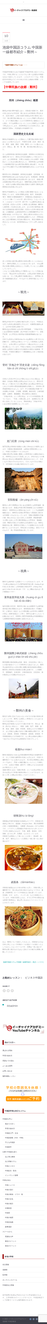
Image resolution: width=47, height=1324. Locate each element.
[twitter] (37, 1319)
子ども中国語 (10, 1142)
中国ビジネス (10, 1166)
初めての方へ (10, 1124)
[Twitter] (8, 990)
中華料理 (8, 1208)
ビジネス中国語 (34, 977)
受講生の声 (9, 1236)
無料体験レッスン (9, 1076)
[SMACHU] (30, 1319)
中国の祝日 (9, 1203)
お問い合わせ (7, 1071)
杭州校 (5, 1275)
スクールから (7, 1231)
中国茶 (7, 1213)
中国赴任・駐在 (10, 1170)
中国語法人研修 (8, 1285)
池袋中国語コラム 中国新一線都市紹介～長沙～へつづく (23, 962)
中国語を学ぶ (7, 1119)
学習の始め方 (7, 1055)
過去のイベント (10, 1246)
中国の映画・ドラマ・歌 (14, 1194)
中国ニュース (10, 1185)
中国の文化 (9, 1199)
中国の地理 (9, 1217)
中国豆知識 (9, 1222)
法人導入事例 (10, 1157)
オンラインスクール (10, 1280)
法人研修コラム (10, 1161)
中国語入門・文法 (11, 1133)
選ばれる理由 (7, 1050)
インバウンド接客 (11, 1175)
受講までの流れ (8, 1061)
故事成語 (8, 1227)
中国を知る (7, 1180)
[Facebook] (4, 990)
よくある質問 (7, 1066)
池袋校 (5, 1270)
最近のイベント (10, 1241)
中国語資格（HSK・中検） (14, 1138)
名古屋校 (6, 1264)
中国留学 (8, 1147)
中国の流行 (9, 1190)
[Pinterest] (12, 990)
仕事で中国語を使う (10, 1152)
